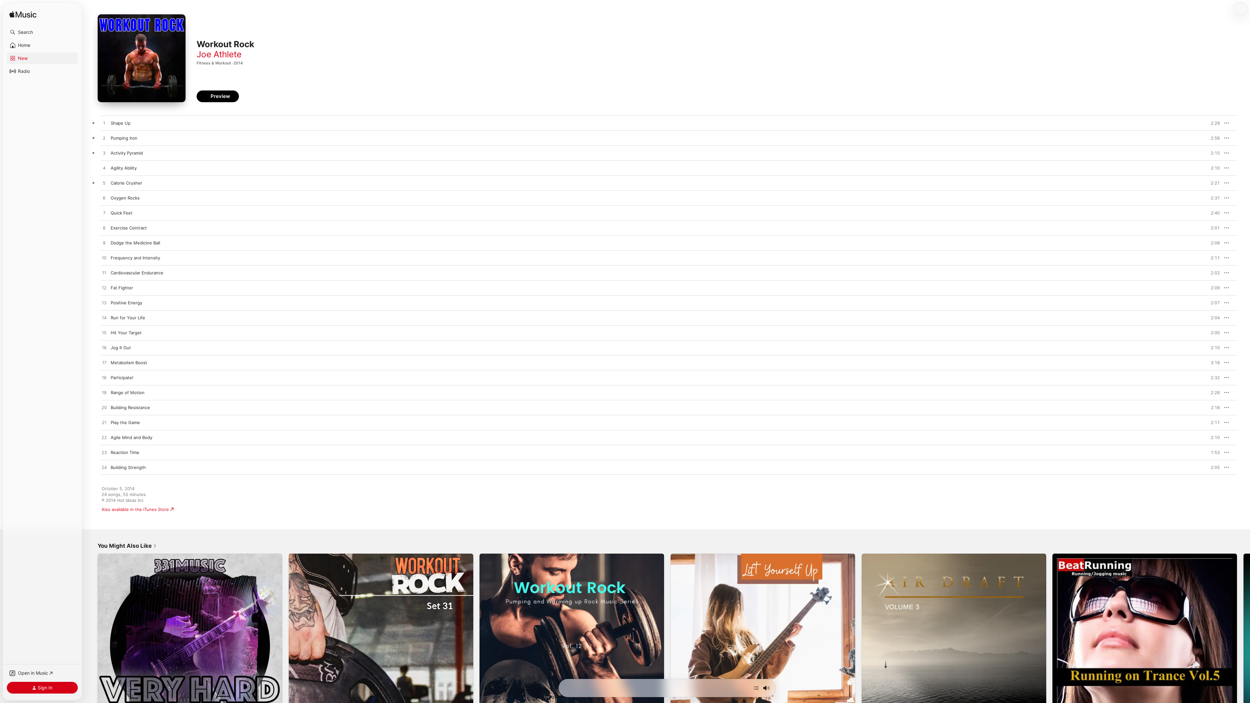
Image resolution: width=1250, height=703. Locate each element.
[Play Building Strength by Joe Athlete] (104, 468)
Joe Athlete (219, 54)
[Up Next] (756, 688)
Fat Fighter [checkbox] (122, 287)
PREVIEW (1212, 123)
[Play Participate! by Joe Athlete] (104, 378)
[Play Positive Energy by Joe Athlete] (104, 303)
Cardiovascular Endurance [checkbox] (137, 272)
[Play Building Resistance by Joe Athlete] (104, 408)
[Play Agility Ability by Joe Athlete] (104, 168)
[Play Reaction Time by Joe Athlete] (104, 453)
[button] (42, 32)
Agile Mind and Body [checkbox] (131, 437)
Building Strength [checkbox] (128, 467)
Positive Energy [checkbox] (126, 302)
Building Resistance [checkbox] (130, 407)
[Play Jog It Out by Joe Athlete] (104, 348)
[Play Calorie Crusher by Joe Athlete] (104, 183)
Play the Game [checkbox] (125, 422)
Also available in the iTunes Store (135, 509)
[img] (22, 15)
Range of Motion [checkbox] (128, 392)
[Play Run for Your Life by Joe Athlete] (104, 318)
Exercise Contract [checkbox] (129, 227)
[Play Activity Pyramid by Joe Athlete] (104, 153)
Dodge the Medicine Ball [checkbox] (135, 242)
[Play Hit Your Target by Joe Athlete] (104, 333)
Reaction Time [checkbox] (125, 452)
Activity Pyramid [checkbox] (127, 153)
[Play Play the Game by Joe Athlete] (104, 423)
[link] (127, 545)
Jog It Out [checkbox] (121, 347)
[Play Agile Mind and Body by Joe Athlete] (104, 438)
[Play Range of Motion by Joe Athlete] (104, 393)
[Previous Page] (91, 645)
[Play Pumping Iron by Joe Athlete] (104, 138)
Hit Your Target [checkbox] (126, 332)
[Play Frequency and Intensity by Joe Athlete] (104, 258)
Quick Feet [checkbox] (121, 212)
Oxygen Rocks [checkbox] (125, 197)
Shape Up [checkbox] (121, 123)
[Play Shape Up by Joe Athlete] (104, 123)
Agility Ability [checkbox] (124, 168)
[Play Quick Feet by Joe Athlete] (104, 213)
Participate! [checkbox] (122, 377)
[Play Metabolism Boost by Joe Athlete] (104, 363)
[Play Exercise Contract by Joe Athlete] (104, 228)
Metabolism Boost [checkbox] (129, 362)
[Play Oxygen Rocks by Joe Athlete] (104, 198)
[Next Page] (1243, 645)
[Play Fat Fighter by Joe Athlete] (104, 288)
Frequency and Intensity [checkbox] (135, 257)
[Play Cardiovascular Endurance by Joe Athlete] (104, 273)
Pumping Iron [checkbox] (124, 138)
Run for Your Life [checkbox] (128, 317)
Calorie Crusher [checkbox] (126, 183)
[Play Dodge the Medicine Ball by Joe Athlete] (104, 243)
